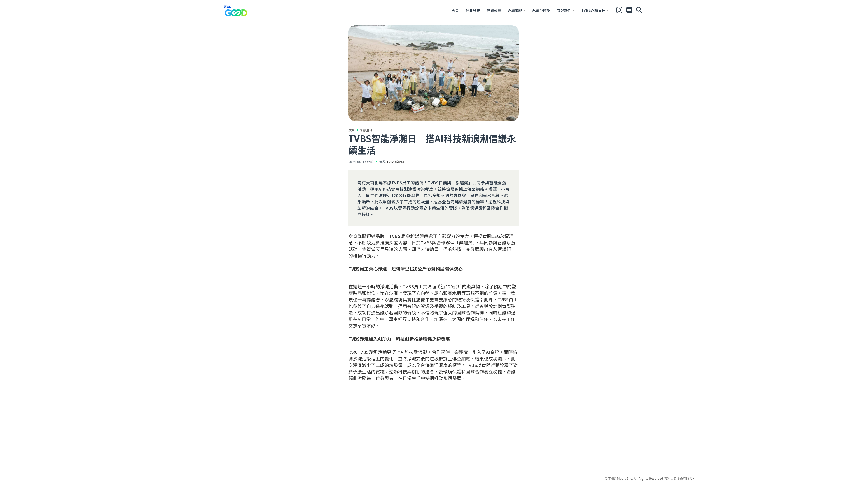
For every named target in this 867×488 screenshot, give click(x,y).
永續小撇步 (541, 10)
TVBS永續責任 (593, 10)
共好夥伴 (564, 10)
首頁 (455, 10)
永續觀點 (515, 10)
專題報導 (494, 10)
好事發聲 (473, 10)
